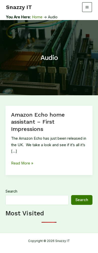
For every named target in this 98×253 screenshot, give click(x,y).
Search (11, 191)
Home (37, 17)
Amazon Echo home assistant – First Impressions (38, 122)
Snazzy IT (19, 7)
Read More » (22, 164)
